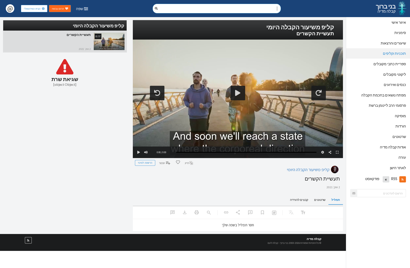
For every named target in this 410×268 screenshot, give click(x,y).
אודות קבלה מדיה (393, 147)
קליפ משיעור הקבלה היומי (308, 169)
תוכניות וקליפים (394, 53)
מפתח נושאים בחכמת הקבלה (383, 95)
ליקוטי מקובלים (394, 74)
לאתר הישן (398, 168)
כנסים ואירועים (395, 84)
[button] (402, 179)
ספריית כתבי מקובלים (389, 64)
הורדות (400, 126)
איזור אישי (398, 22)
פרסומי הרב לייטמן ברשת (387, 105)
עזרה (402, 157)
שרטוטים (399, 136)
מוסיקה (400, 116)
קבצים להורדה (299, 199)
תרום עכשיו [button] (58, 8)
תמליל (335, 199)
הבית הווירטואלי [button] (32, 8)
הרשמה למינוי (145, 162)
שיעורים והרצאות (393, 43)
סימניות (400, 32)
